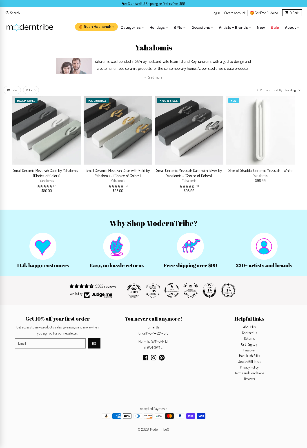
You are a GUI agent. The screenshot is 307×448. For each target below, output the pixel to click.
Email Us (153, 327)
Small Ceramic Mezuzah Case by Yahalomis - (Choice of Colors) (46, 173)
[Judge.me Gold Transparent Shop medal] (172, 290)
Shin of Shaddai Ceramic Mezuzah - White (260, 170)
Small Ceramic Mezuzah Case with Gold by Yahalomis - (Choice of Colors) (118, 173)
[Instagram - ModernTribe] (154, 358)
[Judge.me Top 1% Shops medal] (209, 290)
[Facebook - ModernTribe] (145, 358)
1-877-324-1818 (158, 333)
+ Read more (153, 77)
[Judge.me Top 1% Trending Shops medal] (228, 290)
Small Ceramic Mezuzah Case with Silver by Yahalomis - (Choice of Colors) (189, 173)
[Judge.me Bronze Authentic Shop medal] (190, 290)
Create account (234, 12)
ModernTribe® (159, 429)
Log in (216, 12)
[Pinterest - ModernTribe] (162, 358)
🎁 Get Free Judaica (264, 12)
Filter (14, 90)
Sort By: (278, 90)
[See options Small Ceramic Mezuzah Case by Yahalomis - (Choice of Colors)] (75, 159)
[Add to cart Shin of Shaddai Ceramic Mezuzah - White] (289, 159)
